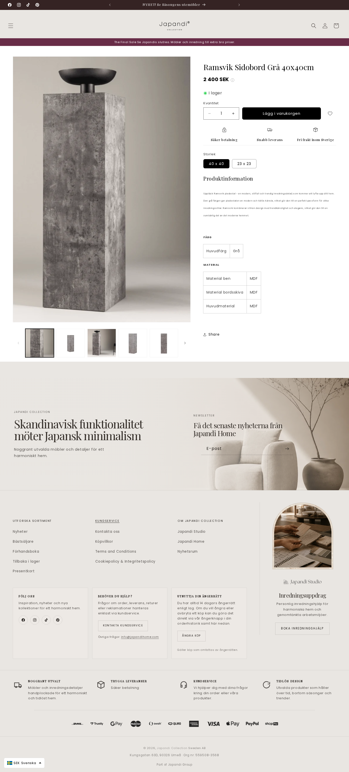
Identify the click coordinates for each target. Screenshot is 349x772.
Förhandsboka (26, 551)
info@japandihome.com (140, 637)
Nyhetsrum (187, 551)
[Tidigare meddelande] (109, 5)
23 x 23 (244, 163)
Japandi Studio (191, 531)
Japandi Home (191, 541)
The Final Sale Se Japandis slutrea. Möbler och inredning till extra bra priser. (174, 42)
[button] (10, 25)
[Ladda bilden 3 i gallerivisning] (101, 343)
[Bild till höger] (185, 343)
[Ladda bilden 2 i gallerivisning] (70, 343)
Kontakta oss (107, 531)
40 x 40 (216, 163)
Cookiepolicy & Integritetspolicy (125, 561)
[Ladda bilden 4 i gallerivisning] (133, 343)
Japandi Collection (172, 748)
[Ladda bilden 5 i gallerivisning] (164, 343)
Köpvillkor (104, 541)
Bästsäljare (23, 541)
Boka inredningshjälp (302, 628)
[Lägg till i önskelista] (330, 113)
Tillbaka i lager (26, 561)
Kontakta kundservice (123, 625)
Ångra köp (191, 636)
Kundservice (107, 521)
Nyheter (20, 531)
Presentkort (24, 571)
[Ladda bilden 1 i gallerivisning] (39, 343)
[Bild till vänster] (18, 343)
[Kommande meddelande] (239, 5)
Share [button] (213, 334)
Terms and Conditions (115, 551)
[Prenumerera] (287, 449)
